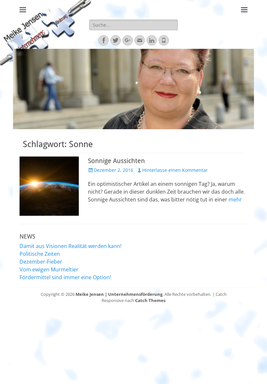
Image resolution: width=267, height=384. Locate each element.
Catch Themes (150, 300)
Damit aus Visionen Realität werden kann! (70, 246)
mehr (235, 199)
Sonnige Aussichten (116, 161)
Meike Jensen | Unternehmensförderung (119, 294)
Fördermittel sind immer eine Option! (65, 277)
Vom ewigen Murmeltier (49, 269)
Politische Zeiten (40, 253)
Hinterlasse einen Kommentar (175, 170)
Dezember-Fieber (41, 261)
